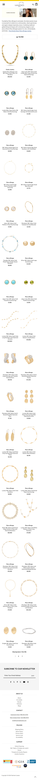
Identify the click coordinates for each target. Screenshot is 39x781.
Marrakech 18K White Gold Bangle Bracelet (29, 644)
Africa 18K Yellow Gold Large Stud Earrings (29, 261)
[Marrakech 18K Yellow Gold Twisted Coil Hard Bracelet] (29, 206)
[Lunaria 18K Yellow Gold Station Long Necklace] (29, 319)
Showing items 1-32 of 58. (19, 652)
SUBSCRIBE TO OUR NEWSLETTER (19, 669)
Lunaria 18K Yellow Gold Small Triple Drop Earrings (29, 491)
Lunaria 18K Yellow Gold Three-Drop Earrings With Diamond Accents (29, 415)
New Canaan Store (15, 717)
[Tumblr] (20, 682)
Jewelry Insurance (19, 754)
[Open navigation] (3, 4)
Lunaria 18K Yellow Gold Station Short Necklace (28, 452)
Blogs (19, 706)
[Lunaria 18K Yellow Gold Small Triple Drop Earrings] (29, 474)
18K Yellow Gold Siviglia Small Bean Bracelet (29, 185)
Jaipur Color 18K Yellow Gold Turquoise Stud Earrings (10, 299)
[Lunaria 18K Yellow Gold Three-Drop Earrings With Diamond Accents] (29, 397)
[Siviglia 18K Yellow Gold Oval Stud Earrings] (10, 627)
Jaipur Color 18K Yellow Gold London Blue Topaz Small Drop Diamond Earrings (29, 73)
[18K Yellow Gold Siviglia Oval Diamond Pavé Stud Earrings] (10, 131)
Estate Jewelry (10, 69)
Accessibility (19, 737)
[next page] (22, 656)
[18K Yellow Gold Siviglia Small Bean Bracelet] (29, 168)
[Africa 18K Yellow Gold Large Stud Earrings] (29, 244)
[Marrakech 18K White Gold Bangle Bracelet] (29, 627)
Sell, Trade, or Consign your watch (19, 748)
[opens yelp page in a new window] (8, 763)
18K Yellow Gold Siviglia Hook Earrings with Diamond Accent (29, 111)
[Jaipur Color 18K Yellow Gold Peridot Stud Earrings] (29, 282)
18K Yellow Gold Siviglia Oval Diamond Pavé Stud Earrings (10, 148)
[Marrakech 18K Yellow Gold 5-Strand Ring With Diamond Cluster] (29, 358)
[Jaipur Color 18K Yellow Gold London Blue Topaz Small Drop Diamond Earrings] (29, 55)
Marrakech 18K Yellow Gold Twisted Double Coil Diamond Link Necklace (29, 606)
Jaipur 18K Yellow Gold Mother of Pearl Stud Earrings (10, 224)
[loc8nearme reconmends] (25, 767)
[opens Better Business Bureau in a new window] (31, 763)
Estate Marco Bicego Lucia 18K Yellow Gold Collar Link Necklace (10, 73)
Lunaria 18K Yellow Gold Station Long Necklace (28, 336)
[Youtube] (24, 682)
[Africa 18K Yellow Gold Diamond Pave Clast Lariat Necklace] (10, 588)
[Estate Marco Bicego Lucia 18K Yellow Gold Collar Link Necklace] (10, 55)
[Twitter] (14, 682)
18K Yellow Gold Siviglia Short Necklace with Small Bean (29, 148)
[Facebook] (10, 682)
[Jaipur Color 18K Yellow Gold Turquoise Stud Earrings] (10, 282)
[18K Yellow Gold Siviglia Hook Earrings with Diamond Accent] (29, 94)
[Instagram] (28, 682)
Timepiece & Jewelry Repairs (19, 752)
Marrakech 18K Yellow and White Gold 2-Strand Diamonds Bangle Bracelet (29, 568)
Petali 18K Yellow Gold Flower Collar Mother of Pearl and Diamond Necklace (10, 529)
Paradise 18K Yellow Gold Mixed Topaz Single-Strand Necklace (10, 262)
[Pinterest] (17, 682)
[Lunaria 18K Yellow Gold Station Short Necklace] (29, 435)
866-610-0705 (24, 714)
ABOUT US (19, 694)
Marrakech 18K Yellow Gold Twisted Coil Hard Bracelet (29, 224)
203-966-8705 (25, 717)
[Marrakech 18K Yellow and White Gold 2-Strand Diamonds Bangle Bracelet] (29, 550)
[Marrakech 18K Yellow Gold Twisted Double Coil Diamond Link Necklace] (29, 588)
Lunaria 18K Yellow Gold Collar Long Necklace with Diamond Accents (10, 337)
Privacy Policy (19, 733)
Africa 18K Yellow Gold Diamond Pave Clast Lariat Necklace (10, 606)
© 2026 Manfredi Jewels (13, 775)
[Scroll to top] (35, 777)
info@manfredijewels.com (19, 720)
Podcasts (19, 704)
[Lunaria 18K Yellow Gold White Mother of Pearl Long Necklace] (29, 511)
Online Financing (19, 746)
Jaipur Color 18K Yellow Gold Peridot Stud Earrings (29, 299)
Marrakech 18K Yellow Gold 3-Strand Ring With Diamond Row (10, 415)
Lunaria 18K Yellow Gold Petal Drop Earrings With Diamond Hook (10, 453)
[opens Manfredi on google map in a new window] (16, 767)
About (19, 698)
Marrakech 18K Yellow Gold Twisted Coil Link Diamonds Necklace (10, 568)
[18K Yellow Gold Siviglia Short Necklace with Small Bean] (29, 131)
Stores (19, 750)
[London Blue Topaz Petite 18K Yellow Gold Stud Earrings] (10, 94)
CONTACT (19, 710)
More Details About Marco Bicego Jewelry (20, 31)
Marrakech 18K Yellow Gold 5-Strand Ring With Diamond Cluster (29, 376)
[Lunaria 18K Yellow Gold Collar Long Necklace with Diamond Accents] (10, 319)
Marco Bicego (29, 69)
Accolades (19, 700)
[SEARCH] (33, 5)
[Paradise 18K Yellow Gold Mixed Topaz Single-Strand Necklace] (10, 244)
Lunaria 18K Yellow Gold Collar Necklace (10, 491)
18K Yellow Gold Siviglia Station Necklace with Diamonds (10, 186)
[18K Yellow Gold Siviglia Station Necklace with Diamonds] (10, 168)
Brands (19, 702)
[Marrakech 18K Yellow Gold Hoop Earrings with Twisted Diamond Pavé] (10, 358)
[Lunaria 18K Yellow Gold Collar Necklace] (10, 474)
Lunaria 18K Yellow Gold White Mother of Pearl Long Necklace (29, 529)
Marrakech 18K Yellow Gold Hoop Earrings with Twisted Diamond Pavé (10, 376)
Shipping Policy (19, 729)
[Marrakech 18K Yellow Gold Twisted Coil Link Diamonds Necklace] (10, 550)
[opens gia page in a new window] (19, 763)
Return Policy (19, 731)
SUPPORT (19, 742)
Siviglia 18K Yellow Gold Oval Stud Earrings (10, 644)
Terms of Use (19, 735)
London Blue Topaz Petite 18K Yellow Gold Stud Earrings (10, 111)
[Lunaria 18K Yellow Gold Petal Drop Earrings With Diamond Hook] (10, 435)
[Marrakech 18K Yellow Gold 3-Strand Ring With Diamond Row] (10, 397)
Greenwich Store (15, 714)
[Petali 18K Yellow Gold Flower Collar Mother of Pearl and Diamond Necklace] (10, 511)
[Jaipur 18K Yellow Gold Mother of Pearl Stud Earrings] (10, 206)
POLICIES (19, 725)
